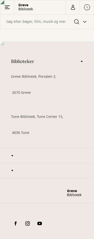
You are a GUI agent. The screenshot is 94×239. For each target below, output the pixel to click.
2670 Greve (21, 92)
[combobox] (47, 22)
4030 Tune (20, 132)
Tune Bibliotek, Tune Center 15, (37, 116)
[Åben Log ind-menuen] (73, 7)
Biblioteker (22, 61)
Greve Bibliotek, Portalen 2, (33, 76)
